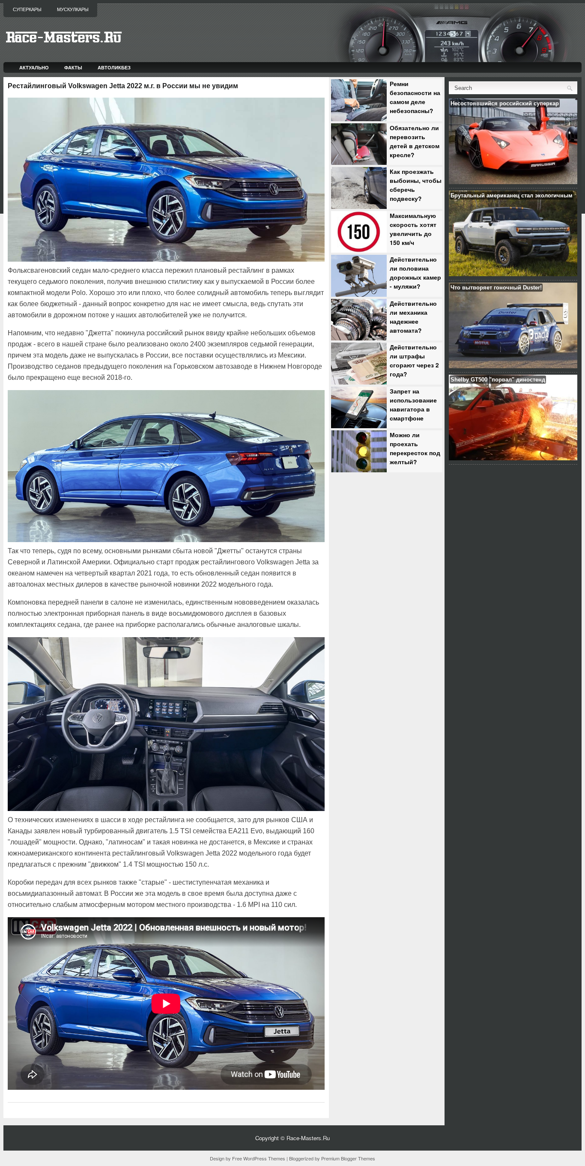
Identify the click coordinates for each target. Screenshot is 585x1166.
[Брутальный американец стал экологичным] (513, 273)
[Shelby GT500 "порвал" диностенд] (513, 458)
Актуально (34, 67)
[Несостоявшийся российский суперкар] (513, 181)
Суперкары (27, 9)
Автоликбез (114, 67)
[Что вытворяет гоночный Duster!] (513, 366)
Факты (73, 67)
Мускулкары (73, 9)
